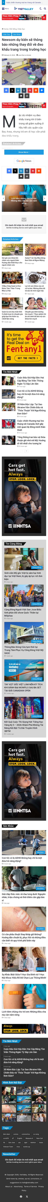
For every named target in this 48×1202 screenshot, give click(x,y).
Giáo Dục (21, 29)
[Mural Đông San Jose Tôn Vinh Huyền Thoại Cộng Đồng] (24, 1100)
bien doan (6, 1134)
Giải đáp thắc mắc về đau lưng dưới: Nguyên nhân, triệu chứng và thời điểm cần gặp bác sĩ (24, 897)
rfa (4, 1142)
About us (8, 1186)
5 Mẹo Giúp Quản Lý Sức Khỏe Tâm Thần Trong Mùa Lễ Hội (11, 288)
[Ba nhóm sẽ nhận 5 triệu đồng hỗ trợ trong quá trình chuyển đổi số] (39, 1091)
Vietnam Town (8, 1147)
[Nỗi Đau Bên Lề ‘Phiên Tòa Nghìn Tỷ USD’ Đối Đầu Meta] (24, 1118)
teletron (33, 1142)
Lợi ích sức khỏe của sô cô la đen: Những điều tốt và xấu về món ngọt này (35, 288)
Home (5, 29)
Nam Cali (39, 1138)
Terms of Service (30, 1186)
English (19, 1138)
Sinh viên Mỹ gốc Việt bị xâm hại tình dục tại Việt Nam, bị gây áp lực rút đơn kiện (23, 576)
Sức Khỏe (17, 34)
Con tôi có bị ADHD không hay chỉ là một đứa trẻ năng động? (30, 394)
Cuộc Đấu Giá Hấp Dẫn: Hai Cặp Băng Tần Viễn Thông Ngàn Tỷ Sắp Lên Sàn (30, 380)
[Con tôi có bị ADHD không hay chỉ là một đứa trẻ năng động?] (8, 394)
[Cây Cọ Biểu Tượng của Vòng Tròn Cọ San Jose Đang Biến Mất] (24, 1109)
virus (18, 1147)
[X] (12, 90)
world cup (26, 1147)
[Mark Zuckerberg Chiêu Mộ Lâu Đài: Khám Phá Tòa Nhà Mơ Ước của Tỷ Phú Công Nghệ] (39, 1100)
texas (41, 1142)
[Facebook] (6, 90)
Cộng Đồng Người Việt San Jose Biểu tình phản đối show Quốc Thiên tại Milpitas (22, 612)
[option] (24, 198)
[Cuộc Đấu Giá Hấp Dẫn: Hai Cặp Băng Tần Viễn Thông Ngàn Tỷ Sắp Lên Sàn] (8, 380)
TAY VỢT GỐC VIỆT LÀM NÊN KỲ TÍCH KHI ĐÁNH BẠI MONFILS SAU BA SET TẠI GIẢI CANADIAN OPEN (23, 687)
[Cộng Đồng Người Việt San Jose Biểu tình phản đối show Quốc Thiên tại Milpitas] (9, 1118)
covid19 (6, 1138)
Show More (23, 152)
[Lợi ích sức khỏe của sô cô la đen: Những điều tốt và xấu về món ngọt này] (35, 278)
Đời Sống (13, 29)
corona (15, 1134)
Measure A (29, 1138)
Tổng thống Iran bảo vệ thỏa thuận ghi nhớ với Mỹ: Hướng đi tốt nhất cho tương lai (31, 440)
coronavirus (26, 1134)
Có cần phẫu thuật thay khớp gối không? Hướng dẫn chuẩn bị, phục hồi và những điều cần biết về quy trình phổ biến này (24, 937)
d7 (13, 1138)
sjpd (25, 1142)
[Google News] (24, 161)
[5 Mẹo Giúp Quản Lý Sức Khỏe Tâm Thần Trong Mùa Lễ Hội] (12, 278)
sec (19, 1142)
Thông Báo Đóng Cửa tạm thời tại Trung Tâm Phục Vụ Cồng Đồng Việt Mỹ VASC (23, 650)
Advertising (18, 1186)
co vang (36, 1134)
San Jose (11, 1142)
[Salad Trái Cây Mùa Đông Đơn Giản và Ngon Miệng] (35, 250)
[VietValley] (24, 8)
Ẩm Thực (24, 194)
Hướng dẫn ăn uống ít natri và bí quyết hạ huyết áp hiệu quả (24, 200)
